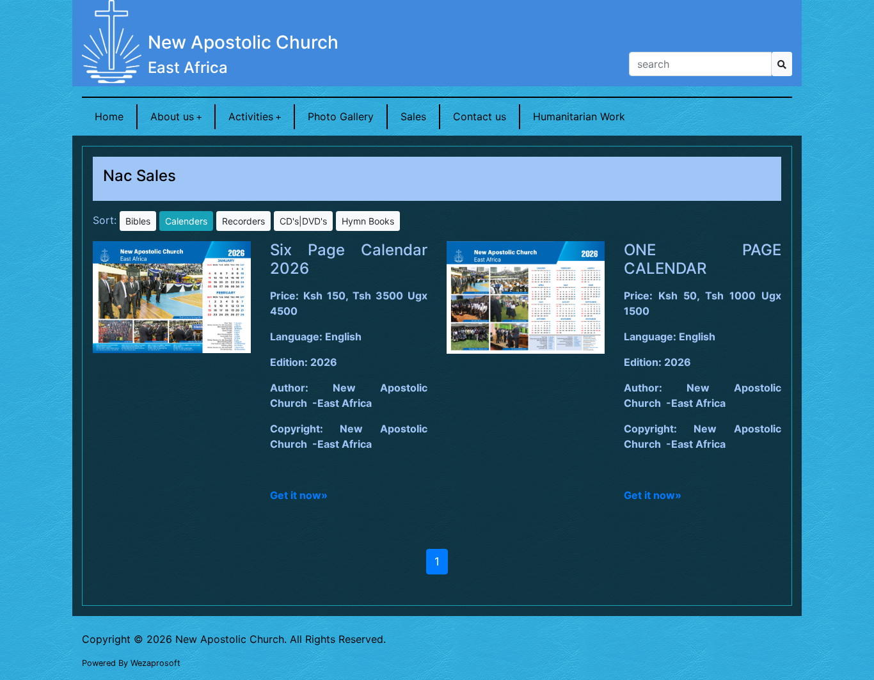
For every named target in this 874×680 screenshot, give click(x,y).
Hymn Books (368, 221)
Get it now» (299, 495)
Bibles (137, 221)
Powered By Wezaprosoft (131, 663)
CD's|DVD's (303, 221)
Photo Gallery (341, 116)
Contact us (479, 116)
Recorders (243, 221)
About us (172, 116)
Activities (250, 116)
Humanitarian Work (579, 116)
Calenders (186, 221)
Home (109, 116)
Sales (413, 116)
